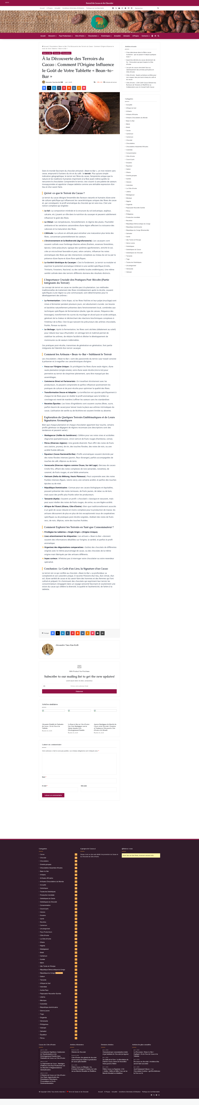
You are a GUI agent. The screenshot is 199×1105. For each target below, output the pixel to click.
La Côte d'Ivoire (131, 188)
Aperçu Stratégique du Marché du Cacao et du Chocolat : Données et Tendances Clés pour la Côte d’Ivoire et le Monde (105, 727)
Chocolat (56, 53)
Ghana (128, 172)
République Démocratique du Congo (138, 224)
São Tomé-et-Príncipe (133, 240)
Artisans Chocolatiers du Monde (136, 117)
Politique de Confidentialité (95, 8)
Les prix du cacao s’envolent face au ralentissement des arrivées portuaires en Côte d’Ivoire (140, 70)
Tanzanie (129, 256)
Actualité (57, 8)
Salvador (129, 233)
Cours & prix (130, 159)
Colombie (129, 150)
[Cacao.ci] (99, 22)
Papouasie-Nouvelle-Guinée (135, 208)
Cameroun (129, 134)
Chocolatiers (92, 36)
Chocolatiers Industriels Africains (137, 146)
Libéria (128, 191)
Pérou (128, 211)
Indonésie (129, 185)
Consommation (131, 153)
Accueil (42, 8)
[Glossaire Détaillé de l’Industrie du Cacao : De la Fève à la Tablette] (53, 715)
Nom (44, 777)
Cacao (128, 130)
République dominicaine (134, 227)
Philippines (129, 214)
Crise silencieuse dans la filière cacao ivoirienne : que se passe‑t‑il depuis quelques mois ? (141, 55)
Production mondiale (133, 217)
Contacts (145, 36)
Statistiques (105, 36)
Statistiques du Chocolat (134, 253)
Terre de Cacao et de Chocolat (78, 1092)
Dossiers (129, 162)
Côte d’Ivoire (79, 36)
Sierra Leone (130, 243)
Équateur (129, 166)
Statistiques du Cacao (133, 249)
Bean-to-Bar (63, 46)
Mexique (129, 198)
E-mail (44, 786)
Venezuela (129, 269)
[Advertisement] (79, 151)
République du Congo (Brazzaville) (137, 230)
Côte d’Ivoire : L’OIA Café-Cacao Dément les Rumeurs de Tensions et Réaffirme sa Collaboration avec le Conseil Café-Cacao (141, 85)
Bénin (128, 124)
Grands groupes (131, 175)
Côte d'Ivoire (130, 156)
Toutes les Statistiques (133, 262)
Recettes (129, 220)
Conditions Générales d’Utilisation (73, 8)
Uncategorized (131, 265)
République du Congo (51, 973)
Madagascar (130, 195)
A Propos (50, 8)
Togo (128, 259)
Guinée (128, 179)
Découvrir (51, 36)
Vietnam (129, 272)
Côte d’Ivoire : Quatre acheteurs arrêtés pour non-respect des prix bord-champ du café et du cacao (141, 77)
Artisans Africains (132, 114)
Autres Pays (44, 990)
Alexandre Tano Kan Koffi (53, 82)
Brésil (128, 127)
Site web (84, 786)
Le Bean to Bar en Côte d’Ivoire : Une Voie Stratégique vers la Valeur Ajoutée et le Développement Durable (79, 727)
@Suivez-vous (127, 849)
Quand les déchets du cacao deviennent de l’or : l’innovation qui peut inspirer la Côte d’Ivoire (140, 62)
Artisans (129, 111)
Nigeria (128, 201)
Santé (128, 236)
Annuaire (126, 36)
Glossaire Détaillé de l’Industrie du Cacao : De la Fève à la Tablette (52, 726)
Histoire (128, 182)
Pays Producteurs (65, 36)
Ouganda (129, 204)
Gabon (128, 169)
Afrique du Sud (131, 108)
